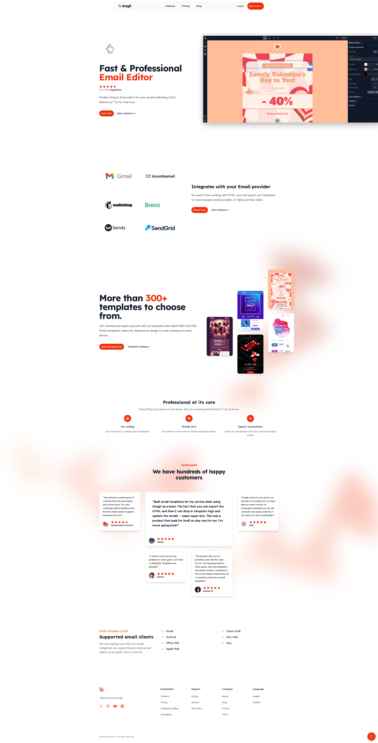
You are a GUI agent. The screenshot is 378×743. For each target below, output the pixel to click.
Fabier (160, 542)
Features (170, 6)
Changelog (166, 714)
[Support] (371, 736)
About (225, 696)
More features (220, 210)
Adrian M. (208, 591)
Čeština (256, 702)
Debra (160, 577)
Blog (199, 6)
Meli (251, 525)
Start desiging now (111, 346)
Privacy (225, 708)
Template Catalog (139, 346)
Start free (255, 6)
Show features (126, 113)
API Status (196, 708)
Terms (225, 714)
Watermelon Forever (122, 525)
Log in (240, 6)
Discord (195, 702)
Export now (199, 210)
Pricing (185, 6)
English (256, 696)
